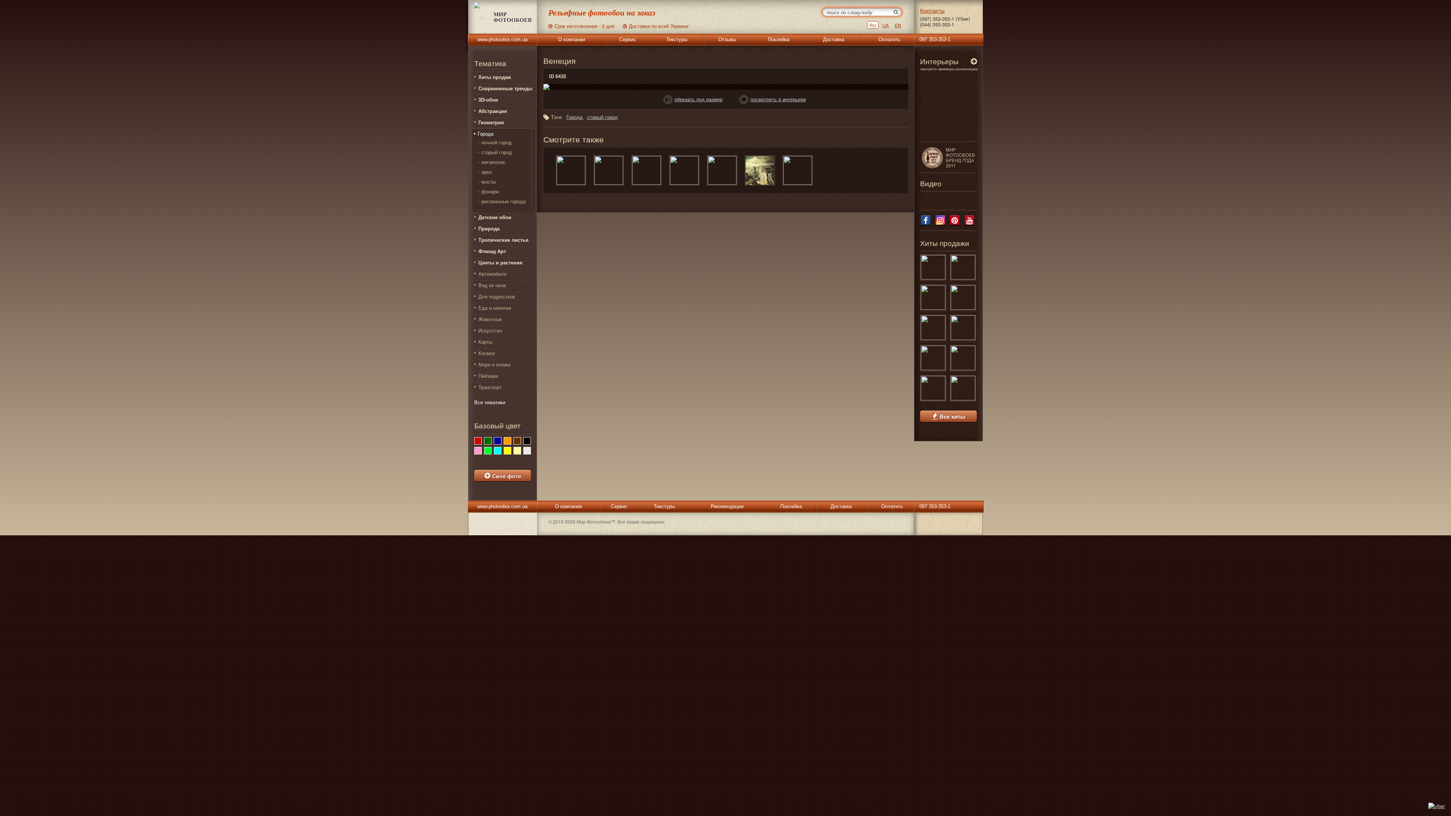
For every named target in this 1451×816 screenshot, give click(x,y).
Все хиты (952, 416)
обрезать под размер (698, 99)
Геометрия (491, 122)
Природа (489, 228)
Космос (486, 353)
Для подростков (496, 296)
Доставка (833, 39)
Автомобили (492, 273)
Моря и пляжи (494, 364)
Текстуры (676, 39)
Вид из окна (492, 285)
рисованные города (503, 201)
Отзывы (727, 39)
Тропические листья (503, 239)
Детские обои (494, 217)
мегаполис (493, 162)
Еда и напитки (494, 307)
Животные (490, 319)
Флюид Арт (492, 251)
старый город (496, 152)
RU (872, 25)
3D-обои (488, 99)
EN (898, 25)
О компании (571, 39)
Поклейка (778, 39)
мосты (488, 181)
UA (885, 25)
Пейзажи (488, 375)
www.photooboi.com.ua (502, 39)
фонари (490, 191)
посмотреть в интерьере (778, 99)
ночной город (496, 142)
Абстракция (492, 110)
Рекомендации (727, 506)
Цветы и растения (500, 262)
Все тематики (489, 402)
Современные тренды (505, 88)
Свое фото (506, 476)
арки (486, 171)
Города (485, 133)
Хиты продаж (494, 76)
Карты (485, 341)
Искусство (490, 330)
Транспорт (490, 387)
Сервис (627, 39)
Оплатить (889, 39)
